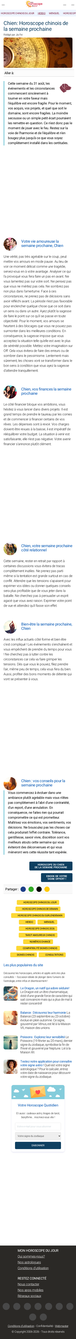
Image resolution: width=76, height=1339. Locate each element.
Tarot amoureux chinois (40, 935)
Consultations (54, 955)
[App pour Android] (43, 1317)
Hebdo (42, 13)
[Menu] (3, 4)
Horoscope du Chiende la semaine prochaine (51, 866)
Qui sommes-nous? (31, 1256)
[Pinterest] (59, 1306)
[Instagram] (17, 1306)
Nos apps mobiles (30, 1290)
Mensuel (54, 13)
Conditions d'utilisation (33, 1268)
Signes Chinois (25, 955)
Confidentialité (44, 1326)
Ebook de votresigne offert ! (56, 877)
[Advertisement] (38, 189)
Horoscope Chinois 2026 (40, 928)
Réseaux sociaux (29, 1296)
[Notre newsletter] (64, 4)
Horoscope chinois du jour (17, 13)
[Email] (47, 889)
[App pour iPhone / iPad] (33, 1317)
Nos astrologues (29, 1262)
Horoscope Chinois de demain (40, 909)
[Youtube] (38, 1306)
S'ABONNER (38, 1145)
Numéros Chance (40, 942)
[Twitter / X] (39, 889)
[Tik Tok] (48, 1306)
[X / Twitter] (70, 1306)
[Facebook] (23, 889)
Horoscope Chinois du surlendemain (40, 915)
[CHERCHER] (72, 4)
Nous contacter (28, 1284)
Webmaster (61, 1326)
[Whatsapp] (31, 889)
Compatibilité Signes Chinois (40, 948)
